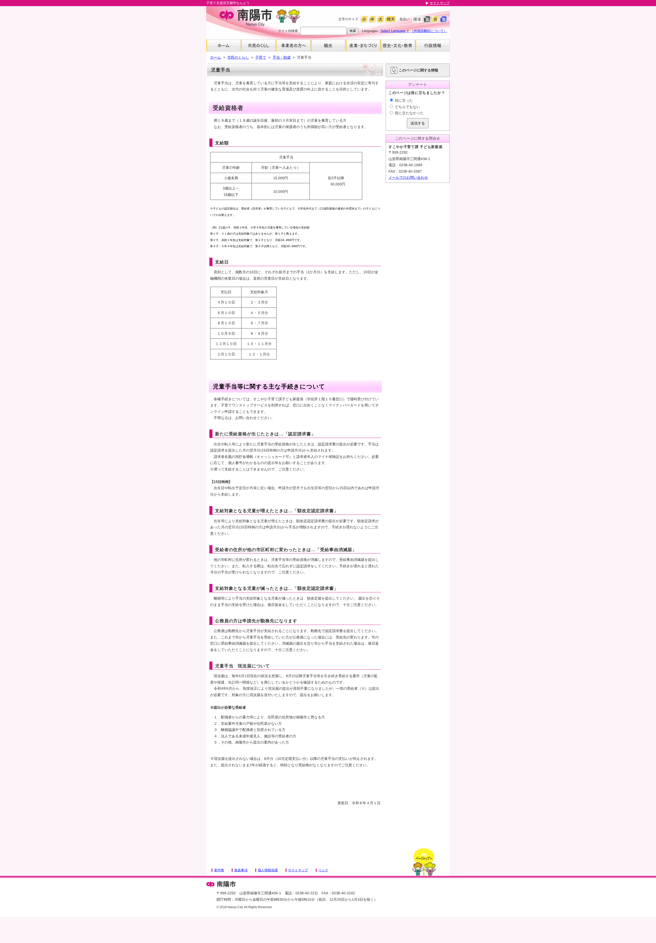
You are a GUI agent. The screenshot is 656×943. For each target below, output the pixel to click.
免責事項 (241, 870)
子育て (260, 57)
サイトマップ (440, 3)
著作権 (219, 870)
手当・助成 (282, 57)
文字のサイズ (348, 19)
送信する (418, 123)
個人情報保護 (268, 870)
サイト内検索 (288, 31)
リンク (323, 870)
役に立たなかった (409, 113)
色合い (404, 19)
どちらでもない (407, 107)
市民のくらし (238, 57)
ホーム (215, 57)
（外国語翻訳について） (429, 31)
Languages (370, 31)
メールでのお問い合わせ (408, 177)
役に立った (403, 100)
